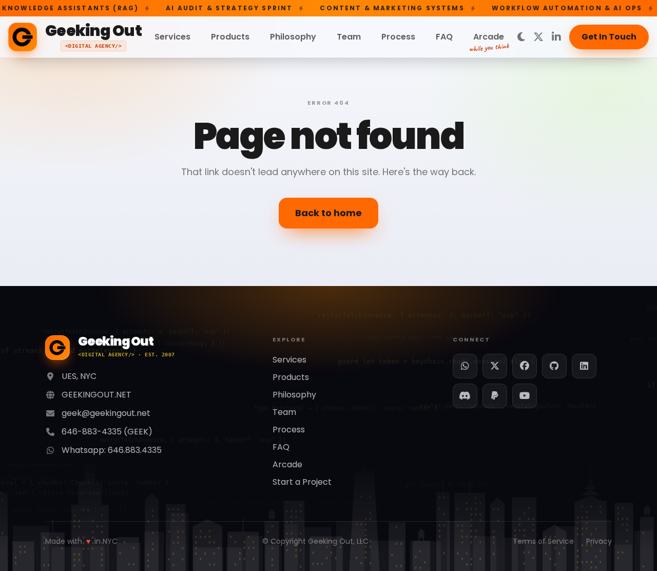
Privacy (599, 541)
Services (172, 37)
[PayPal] (494, 396)
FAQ (444, 37)
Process (398, 37)
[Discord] (465, 396)
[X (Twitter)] (538, 37)
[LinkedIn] (556, 37)
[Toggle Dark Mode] (521, 37)
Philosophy (293, 37)
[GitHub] (554, 366)
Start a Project (302, 482)
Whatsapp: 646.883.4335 (112, 450)
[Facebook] (524, 366)
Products (230, 37)
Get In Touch (609, 37)
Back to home (328, 212)
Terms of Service (543, 541)
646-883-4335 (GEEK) (107, 431)
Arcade (489, 38)
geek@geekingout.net (106, 413)
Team (349, 37)
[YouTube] (524, 396)
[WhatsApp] (465, 366)
